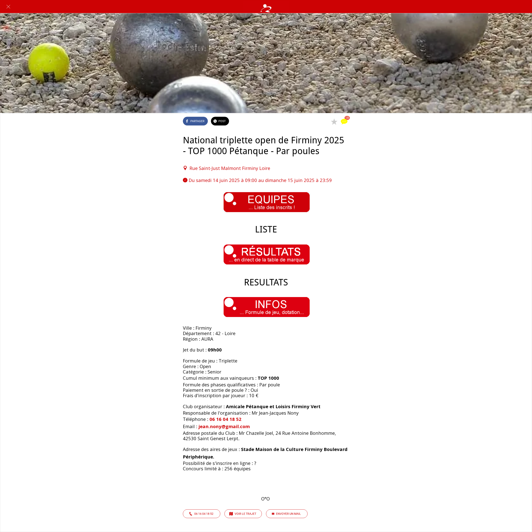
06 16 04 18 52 (225, 419)
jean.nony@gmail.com (224, 426)
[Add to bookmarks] (334, 122)
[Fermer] (8, 6)
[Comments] (344, 122)
